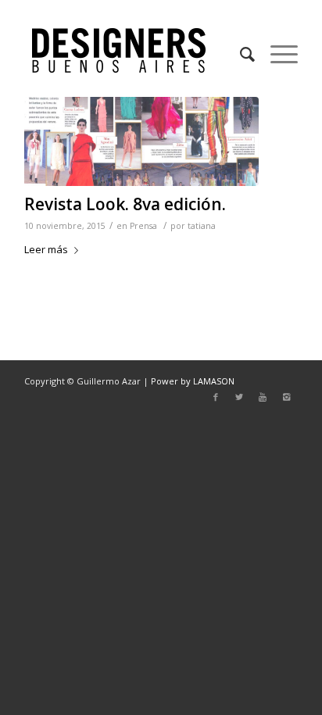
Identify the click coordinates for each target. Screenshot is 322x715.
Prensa (143, 225)
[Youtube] (262, 397)
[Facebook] (215, 397)
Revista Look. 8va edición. (125, 204)
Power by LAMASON (192, 381)
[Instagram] (286, 397)
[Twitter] (239, 397)
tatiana (202, 225)
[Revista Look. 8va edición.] (141, 141)
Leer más (46, 249)
